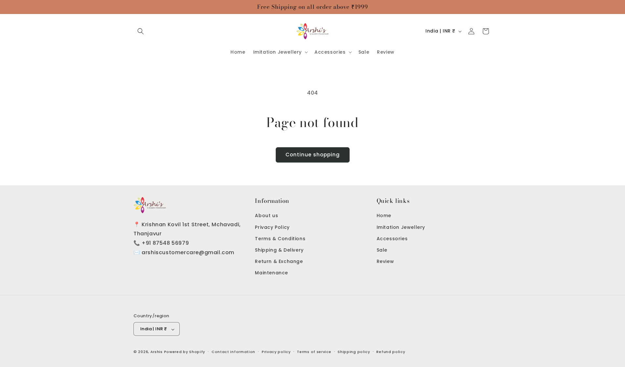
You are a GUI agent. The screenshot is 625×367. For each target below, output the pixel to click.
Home (384, 215)
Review (385, 261)
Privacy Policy (272, 227)
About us (266, 215)
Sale (382, 250)
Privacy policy (276, 351)
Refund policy (390, 351)
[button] (140, 31)
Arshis (157, 352)
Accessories (392, 238)
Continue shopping (312, 154)
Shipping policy (354, 351)
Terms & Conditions (280, 238)
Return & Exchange (279, 261)
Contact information (233, 351)
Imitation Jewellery (401, 227)
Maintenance (271, 272)
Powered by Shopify (184, 352)
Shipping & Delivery (279, 250)
